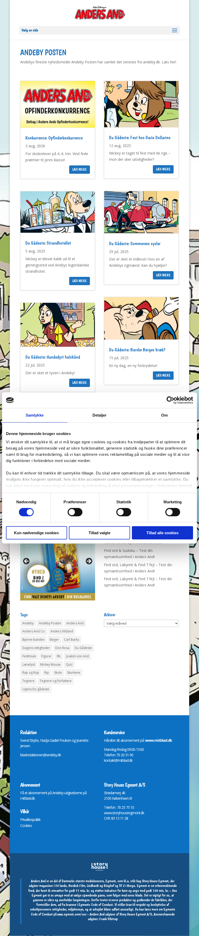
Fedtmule (29, 656)
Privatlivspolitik (30, 819)
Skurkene (73, 672)
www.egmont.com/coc (71, 914)
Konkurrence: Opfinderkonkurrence (54, 138)
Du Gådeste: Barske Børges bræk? (137, 349)
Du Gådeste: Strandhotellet (48, 243)
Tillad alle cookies (162, 533)
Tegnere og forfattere (56, 681)
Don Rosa (62, 648)
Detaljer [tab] (100, 415)
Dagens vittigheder (36, 648)
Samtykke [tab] (35, 415)
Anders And (75, 623)
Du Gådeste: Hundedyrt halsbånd (52, 357)
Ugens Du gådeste (35, 689)
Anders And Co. (33, 631)
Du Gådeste (83, 648)
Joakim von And (77, 656)
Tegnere (28, 681)
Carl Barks (71, 639)
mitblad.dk (27, 798)
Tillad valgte (99, 533)
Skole (58, 672)
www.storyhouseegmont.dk (124, 812)
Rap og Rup (30, 672)
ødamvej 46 (116, 792)
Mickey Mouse (50, 664)
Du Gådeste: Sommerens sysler (134, 243)
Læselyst (28, 664)
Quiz (69, 664)
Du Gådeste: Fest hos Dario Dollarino (139, 137)
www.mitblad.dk (158, 740)
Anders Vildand (62, 631)
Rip (46, 672)
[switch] (75, 512)
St (105, 792)
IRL (59, 656)
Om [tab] (164, 415)
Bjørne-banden (33, 639)
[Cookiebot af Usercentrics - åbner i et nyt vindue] (170, 400)
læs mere (79, 169)
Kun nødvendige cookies (36, 533)
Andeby (28, 623)
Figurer (46, 656)
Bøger (54, 639)
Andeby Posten (50, 623)
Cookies (26, 825)
